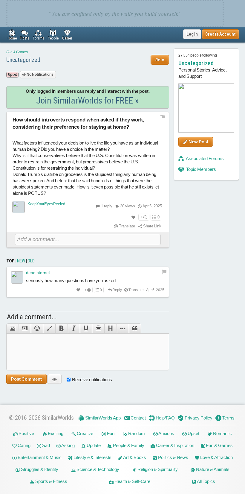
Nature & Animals (212, 469)
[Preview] (55, 379)
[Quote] (135, 328)
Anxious (166, 433)
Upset (193, 433)
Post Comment (26, 378)
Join (159, 59)
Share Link (151, 226)
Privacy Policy (198, 417)
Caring (23, 445)
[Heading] (110, 328)
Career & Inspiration (174, 445)
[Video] (25, 328)
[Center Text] (98, 328)
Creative (84, 433)
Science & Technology (97, 469)
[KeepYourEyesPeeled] (18, 207)
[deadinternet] (17, 277)
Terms (228, 417)
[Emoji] (37, 328)
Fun (110, 433)
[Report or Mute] (163, 117)
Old (31, 261)
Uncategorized (23, 59)
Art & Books (134, 457)
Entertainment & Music (39, 457)
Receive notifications (92, 379)
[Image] (12, 328)
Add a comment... (32, 317)
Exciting (55, 433)
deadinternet (38, 272)
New (21, 261)
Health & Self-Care (132, 481)
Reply (117, 290)
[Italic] (74, 328)
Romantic (222, 433)
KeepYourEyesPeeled (46, 204)
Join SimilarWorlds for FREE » (87, 100)
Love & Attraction (216, 457)
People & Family (128, 445)
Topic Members (200, 169)
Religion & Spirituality (157, 469)
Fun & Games (17, 52)
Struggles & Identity (39, 469)
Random (136, 433)
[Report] (164, 272)
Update (93, 445)
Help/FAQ (165, 417)
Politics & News (172, 457)
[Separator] (123, 328)
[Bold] (61, 328)
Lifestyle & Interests (92, 457)
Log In (192, 34)
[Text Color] (49, 328)
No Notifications (39, 74)
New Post (198, 141)
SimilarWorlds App (102, 417)
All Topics (205, 481)
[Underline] (86, 328)
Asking (68, 445)
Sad (45, 445)
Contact (138, 417)
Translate (126, 226)
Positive (26, 433)
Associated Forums (204, 158)
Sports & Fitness (50, 481)
